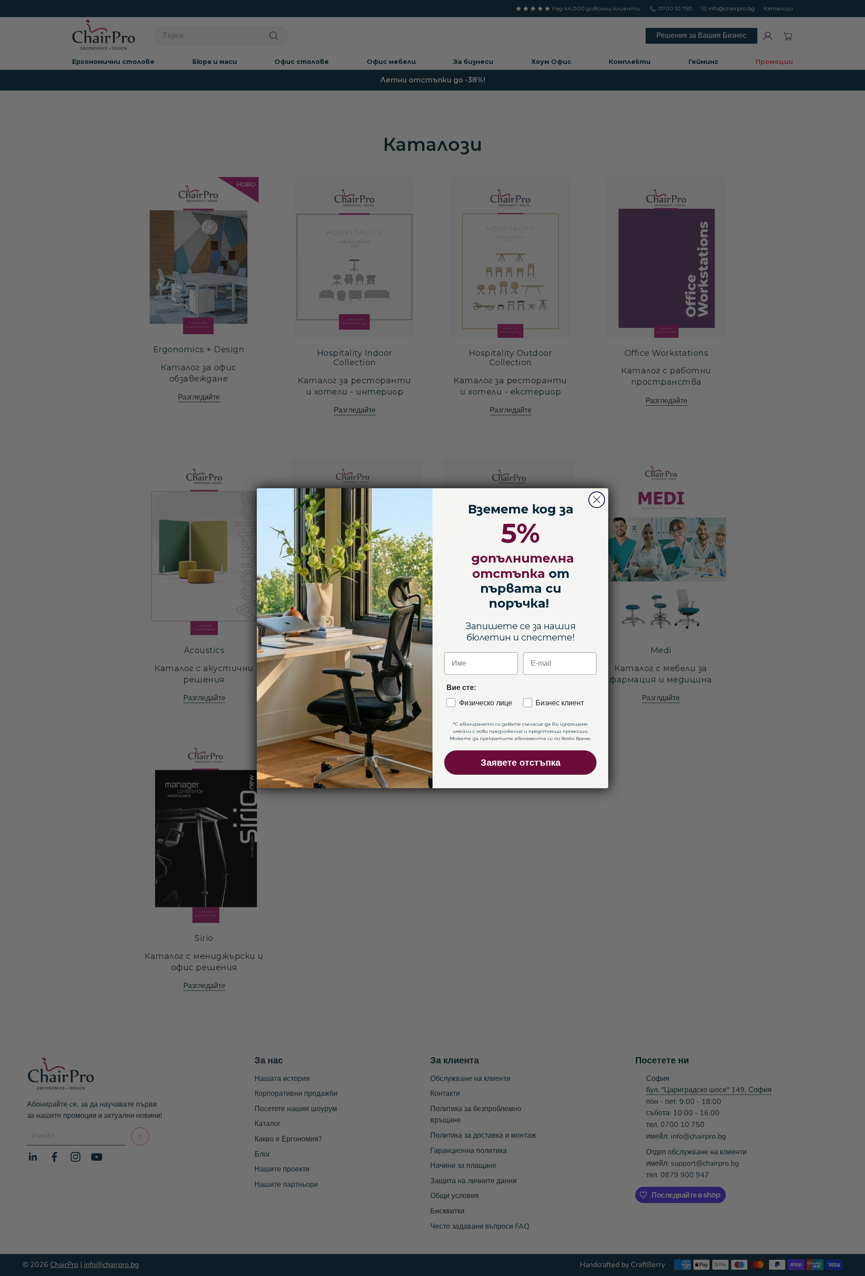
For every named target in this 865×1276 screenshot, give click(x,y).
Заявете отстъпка (520, 762)
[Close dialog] (597, 500)
